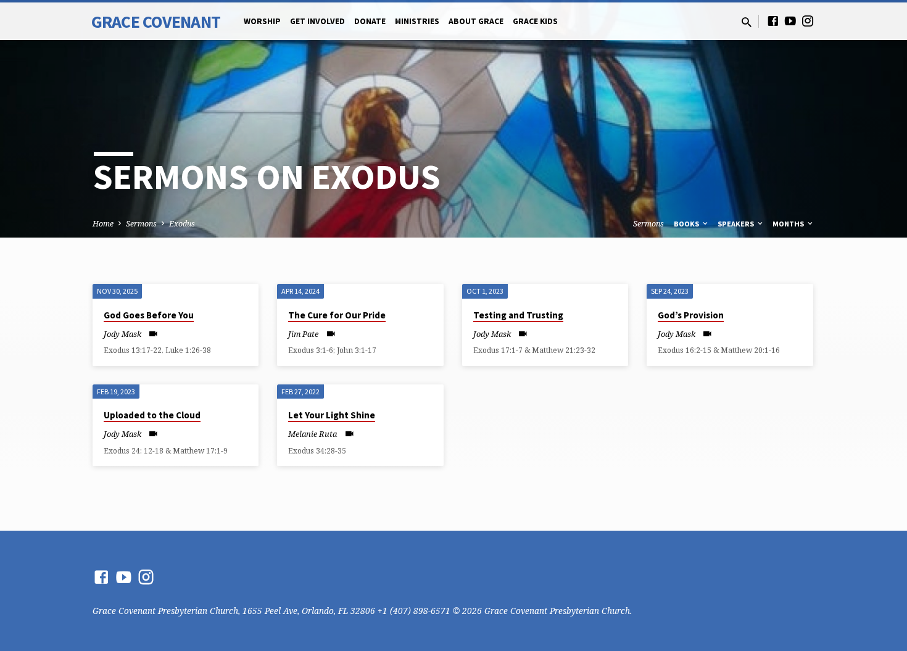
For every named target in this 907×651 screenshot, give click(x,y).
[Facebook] (773, 21)
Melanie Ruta (312, 433)
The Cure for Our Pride (337, 315)
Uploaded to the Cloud (152, 415)
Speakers (737, 223)
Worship (262, 21)
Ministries (417, 21)
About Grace (476, 21)
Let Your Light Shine (331, 415)
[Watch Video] (153, 333)
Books (687, 223)
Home (103, 223)
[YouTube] (790, 21)
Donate (370, 21)
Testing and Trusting (518, 315)
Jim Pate (303, 333)
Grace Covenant (155, 21)
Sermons (141, 223)
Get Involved (317, 21)
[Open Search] (746, 22)
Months (789, 223)
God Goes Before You (149, 315)
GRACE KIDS (535, 21)
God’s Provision (691, 315)
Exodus (182, 223)
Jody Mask (122, 333)
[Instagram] (807, 21)
